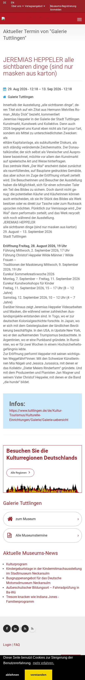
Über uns (16, 6)
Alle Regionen (19, 472)
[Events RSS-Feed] (25, 628)
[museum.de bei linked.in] (15, 628)
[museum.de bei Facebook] (7, 628)
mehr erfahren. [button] (43, 663)
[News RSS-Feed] (32, 628)
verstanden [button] (38, 674)
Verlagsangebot (33, 6)
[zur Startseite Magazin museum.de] (26, 18)
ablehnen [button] (12, 674)
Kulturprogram (16, 564)
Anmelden (55, 9)
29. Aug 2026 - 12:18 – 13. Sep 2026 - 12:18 (40, 89)
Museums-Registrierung (63, 6)
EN (12, 2)
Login (7, 645)
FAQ (17, 645)
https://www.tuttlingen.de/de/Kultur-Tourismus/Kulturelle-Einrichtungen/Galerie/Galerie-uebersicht (38, 415)
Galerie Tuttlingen (20, 97)
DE (4, 2)
